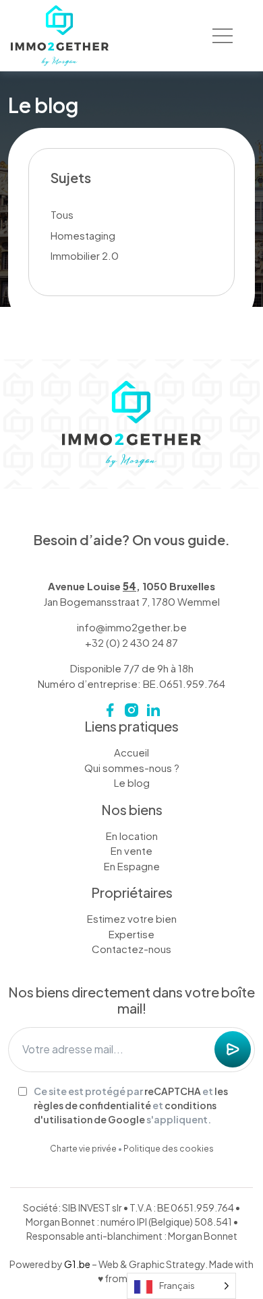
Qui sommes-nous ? (131, 767)
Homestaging (83, 235)
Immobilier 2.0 (85, 255)
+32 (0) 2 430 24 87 (131, 642)
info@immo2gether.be (132, 627)
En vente (131, 850)
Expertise (131, 933)
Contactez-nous (131, 948)
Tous (62, 214)
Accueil (131, 752)
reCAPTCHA (172, 1091)
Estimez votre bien (132, 918)
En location (132, 835)
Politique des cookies (168, 1149)
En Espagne (132, 865)
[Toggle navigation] (222, 35)
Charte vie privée (83, 1149)
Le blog (132, 782)
